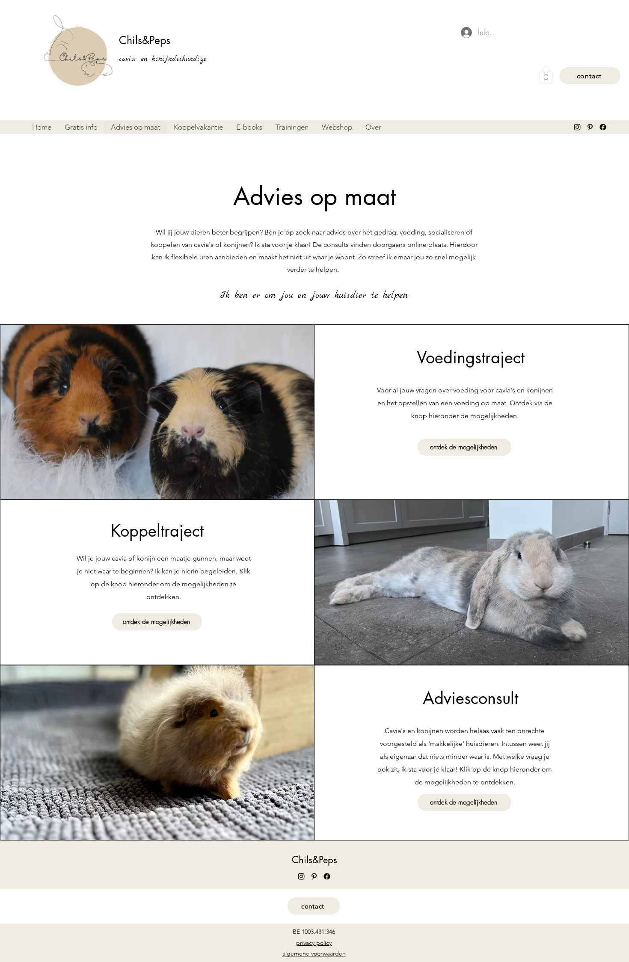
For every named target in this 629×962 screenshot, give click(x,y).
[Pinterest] (590, 127)
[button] (546, 74)
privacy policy (314, 943)
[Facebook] (603, 127)
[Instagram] (577, 127)
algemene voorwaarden (314, 953)
